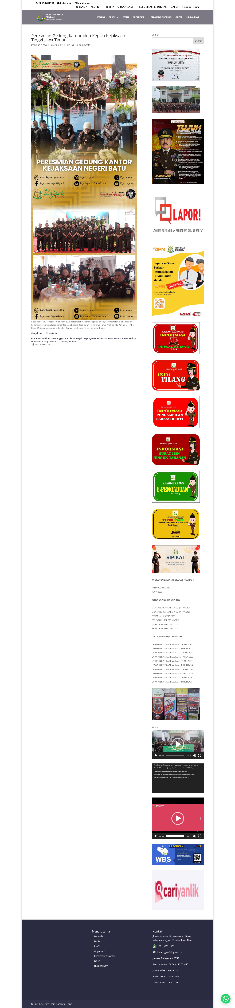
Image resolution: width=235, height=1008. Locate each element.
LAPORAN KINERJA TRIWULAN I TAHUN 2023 (172, 644)
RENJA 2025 (157, 591)
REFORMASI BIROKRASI (153, 7)
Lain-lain (70, 44)
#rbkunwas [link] (72, 338)
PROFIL (94, 7)
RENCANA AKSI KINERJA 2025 (166, 599)
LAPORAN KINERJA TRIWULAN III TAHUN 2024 (172, 669)
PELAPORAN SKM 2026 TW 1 (165, 624)
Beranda (98, 936)
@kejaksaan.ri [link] (38, 333)
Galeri (97, 960)
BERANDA (81, 7)
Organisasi (99, 951)
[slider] (175, 755)
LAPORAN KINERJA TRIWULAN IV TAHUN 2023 (172, 656)
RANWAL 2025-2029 (161, 587)
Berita (97, 941)
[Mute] (194, 755)
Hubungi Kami (190, 7)
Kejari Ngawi (40, 44)
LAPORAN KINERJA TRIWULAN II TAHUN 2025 (172, 681)
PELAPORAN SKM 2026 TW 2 (165, 628)
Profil (97, 946)
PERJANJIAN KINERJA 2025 (163, 616)
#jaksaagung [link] (84, 338)
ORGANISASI (125, 7)
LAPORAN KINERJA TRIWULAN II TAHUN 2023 (172, 648)
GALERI (175, 7)
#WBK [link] (110, 338)
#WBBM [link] (117, 338)
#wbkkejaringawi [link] (43, 341)
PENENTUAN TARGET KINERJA (165, 620)
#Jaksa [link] (125, 338)
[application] (178, 744)
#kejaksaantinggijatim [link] (55, 338)
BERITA (110, 7)
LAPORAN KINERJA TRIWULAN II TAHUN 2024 (172, 665)
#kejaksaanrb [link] (59, 341)
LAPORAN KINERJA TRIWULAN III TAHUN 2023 (172, 652)
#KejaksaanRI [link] (38, 338)
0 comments (83, 44)
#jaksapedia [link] (72, 341)
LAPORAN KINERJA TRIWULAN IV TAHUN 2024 (172, 673)
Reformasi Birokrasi (104, 955)
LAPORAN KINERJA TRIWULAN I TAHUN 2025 (172, 677)
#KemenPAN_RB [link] (99, 338)
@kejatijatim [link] (51, 333)
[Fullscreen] (199, 755)
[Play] (155, 755)
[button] (177, 744)
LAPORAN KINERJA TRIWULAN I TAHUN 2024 (172, 660)
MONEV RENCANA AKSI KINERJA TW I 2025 (171, 607)
